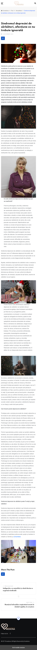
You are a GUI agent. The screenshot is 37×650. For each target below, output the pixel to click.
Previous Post (9, 586)
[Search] (35, 3)
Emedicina (27, 641)
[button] (2, 3)
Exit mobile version (18, 647)
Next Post (29, 602)
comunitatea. (17, 536)
